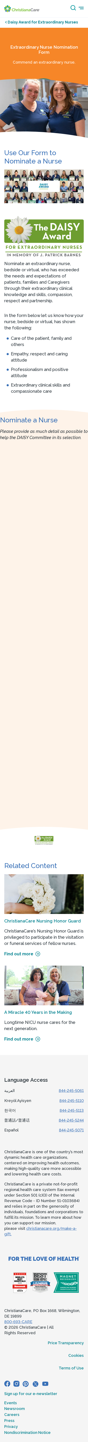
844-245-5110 (71, 1100)
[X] (35, 1384)
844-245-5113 (72, 1110)
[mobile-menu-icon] (81, 8)
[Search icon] (72, 9)
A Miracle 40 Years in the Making (38, 1012)
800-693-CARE (18, 1321)
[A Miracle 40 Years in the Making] (44, 985)
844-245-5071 (71, 1130)
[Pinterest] (26, 1384)
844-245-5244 (71, 1120)
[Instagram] (16, 1384)
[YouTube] (45, 1384)
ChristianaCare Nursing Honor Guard (42, 921)
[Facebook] (7, 1384)
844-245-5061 (71, 1090)
